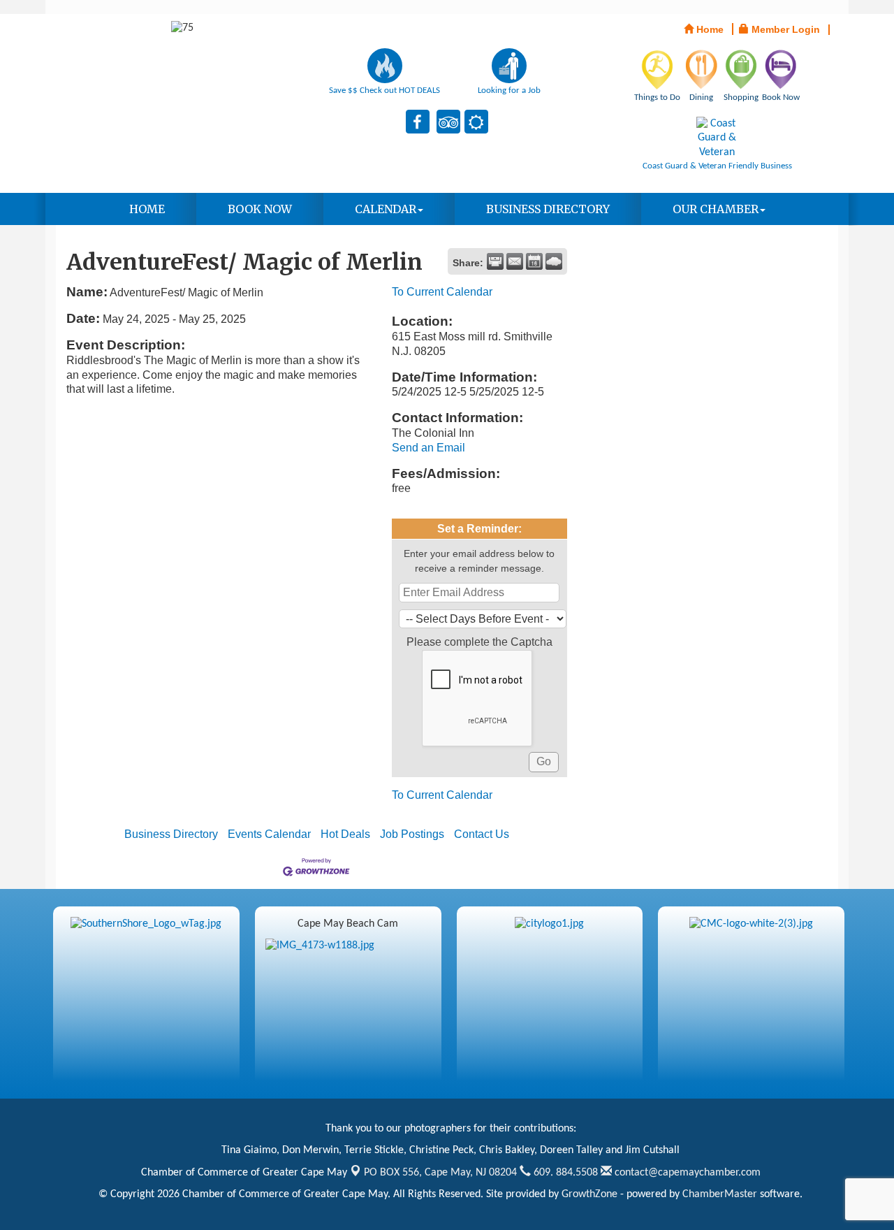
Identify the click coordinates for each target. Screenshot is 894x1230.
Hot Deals (345, 834)
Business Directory (548, 209)
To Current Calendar (442, 292)
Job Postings (412, 834)
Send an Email (428, 448)
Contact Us (481, 834)
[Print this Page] (495, 261)
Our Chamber (716, 209)
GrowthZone (589, 1194)
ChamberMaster (719, 1194)
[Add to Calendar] (534, 261)
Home (147, 209)
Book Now (260, 209)
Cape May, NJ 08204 (440, 1172)
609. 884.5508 (564, 1172)
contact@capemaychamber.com (686, 1172)
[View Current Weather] (553, 261)
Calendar (385, 209)
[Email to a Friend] (514, 261)
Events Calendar (269, 834)
